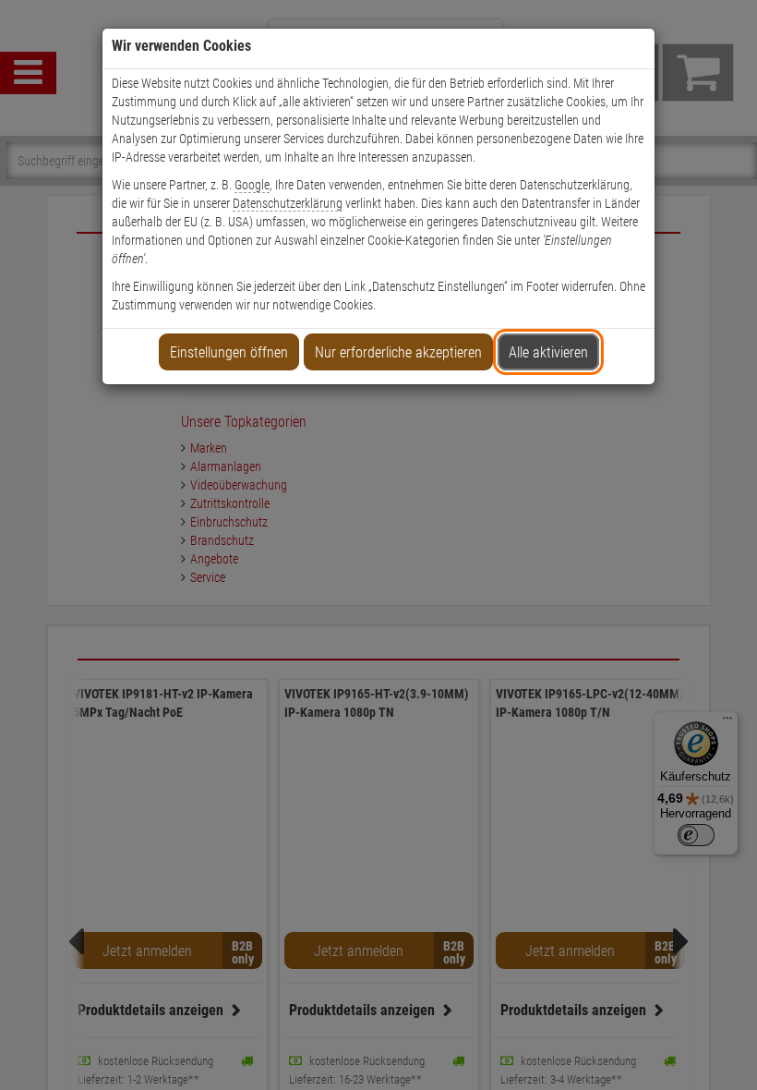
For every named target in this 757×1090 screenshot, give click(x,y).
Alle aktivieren (548, 352)
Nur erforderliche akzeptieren (398, 352)
